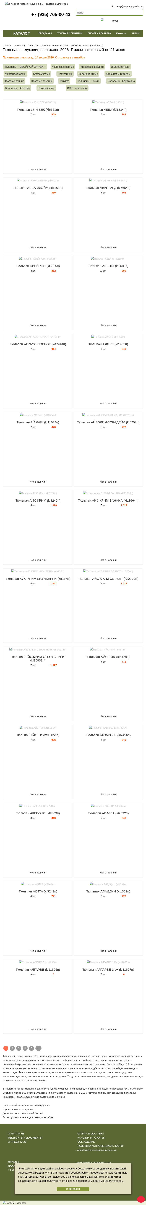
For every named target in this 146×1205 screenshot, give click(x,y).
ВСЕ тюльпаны (77, 88)
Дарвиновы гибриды (118, 73)
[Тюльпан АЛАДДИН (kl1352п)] (108, 884)
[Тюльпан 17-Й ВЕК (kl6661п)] (37, 102)
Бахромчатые (41, 73)
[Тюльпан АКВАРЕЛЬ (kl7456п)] (108, 728)
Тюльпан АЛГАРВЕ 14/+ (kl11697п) (108, 969)
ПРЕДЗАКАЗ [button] (45, 33)
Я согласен (73, 1188)
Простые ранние (14, 80)
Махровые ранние (63, 66)
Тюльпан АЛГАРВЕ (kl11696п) (38, 969)
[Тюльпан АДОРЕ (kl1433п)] (108, 337)
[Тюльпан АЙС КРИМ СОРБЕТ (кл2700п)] (108, 571)
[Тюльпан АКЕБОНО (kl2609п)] (37, 806)
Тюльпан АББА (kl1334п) (108, 109)
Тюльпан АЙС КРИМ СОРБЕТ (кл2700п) (108, 578)
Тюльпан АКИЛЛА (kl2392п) (108, 813)
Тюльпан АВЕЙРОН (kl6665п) (38, 266)
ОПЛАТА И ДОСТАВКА (90, 1133)
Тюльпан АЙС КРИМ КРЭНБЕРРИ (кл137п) (38, 578)
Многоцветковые (15, 73)
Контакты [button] (121, 33)
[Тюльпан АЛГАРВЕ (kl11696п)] (37, 962)
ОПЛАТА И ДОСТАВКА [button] (99, 33)
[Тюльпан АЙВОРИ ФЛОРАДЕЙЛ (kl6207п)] (108, 415)
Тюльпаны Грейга (88, 80)
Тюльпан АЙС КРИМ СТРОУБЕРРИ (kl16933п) (37, 658)
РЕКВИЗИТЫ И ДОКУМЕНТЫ (25, 1137)
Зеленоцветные (88, 73)
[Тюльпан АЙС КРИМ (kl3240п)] (37, 493)
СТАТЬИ (13, 1170)
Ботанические (46, 88)
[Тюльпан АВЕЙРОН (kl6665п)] (37, 259)
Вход (115, 21)
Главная (7, 45)
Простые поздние (42, 80)
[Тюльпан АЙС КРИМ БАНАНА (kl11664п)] (108, 493)
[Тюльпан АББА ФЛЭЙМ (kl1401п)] (37, 181)
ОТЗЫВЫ (13, 1162)
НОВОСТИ (14, 1166)
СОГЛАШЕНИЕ (86, 1141)
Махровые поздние (92, 66)
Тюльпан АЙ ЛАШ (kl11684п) (38, 422)
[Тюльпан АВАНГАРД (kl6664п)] (108, 181)
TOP (139, 1198)
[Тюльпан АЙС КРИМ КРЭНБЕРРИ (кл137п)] (37, 571)
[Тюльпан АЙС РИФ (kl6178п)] (108, 650)
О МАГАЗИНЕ (16, 1133)
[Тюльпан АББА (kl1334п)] (108, 102)
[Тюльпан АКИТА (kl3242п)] (37, 884)
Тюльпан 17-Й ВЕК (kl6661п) (38, 109)
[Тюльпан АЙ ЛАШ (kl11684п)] (37, 415)
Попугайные (65, 73)
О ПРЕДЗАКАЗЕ (17, 1141)
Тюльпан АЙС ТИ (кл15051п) (37, 735)
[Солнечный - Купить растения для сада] (7, 33)
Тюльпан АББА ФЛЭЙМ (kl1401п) (38, 188)
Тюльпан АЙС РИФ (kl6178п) (108, 657)
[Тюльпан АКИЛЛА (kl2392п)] (108, 806)
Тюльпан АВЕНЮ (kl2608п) (108, 266)
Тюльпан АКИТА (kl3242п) (38, 891)
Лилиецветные (120, 66)
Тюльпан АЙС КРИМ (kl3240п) (37, 500)
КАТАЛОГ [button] (21, 33)
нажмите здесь (114, 1180)
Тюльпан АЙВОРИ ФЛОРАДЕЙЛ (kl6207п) (108, 422)
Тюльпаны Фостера (17, 88)
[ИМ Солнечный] (36, 3)
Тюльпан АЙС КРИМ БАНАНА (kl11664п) (108, 500)
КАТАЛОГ (20, 45)
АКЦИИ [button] (135, 33)
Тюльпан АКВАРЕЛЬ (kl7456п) (108, 735)
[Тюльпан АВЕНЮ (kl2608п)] (108, 259)
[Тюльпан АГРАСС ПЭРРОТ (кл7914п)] (37, 337)
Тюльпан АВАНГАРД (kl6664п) (108, 188)
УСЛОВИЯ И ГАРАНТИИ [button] (69, 33)
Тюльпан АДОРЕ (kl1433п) (108, 344)
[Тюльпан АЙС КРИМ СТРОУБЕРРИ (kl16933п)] (37, 650)
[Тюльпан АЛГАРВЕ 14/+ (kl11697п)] (108, 962)
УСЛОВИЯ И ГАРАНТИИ (91, 1137)
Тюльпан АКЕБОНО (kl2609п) (38, 813)
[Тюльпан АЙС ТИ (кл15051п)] (37, 728)
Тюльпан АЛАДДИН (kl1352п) (108, 891)
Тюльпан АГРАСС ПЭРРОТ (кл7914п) (38, 344)
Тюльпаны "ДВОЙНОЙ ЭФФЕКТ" (25, 66)
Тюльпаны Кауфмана (121, 80)
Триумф (64, 80)
